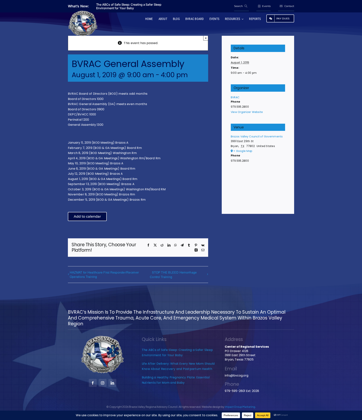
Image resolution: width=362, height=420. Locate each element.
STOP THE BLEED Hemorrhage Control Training (173, 274)
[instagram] (103, 383)
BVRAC (235, 97)
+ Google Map (242, 151)
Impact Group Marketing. (240, 406)
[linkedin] (112, 383)
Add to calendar (87, 216)
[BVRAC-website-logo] (83, 12)
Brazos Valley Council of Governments (257, 136)
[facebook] (93, 383)
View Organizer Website (247, 112)
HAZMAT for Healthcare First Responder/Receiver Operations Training (104, 274)
